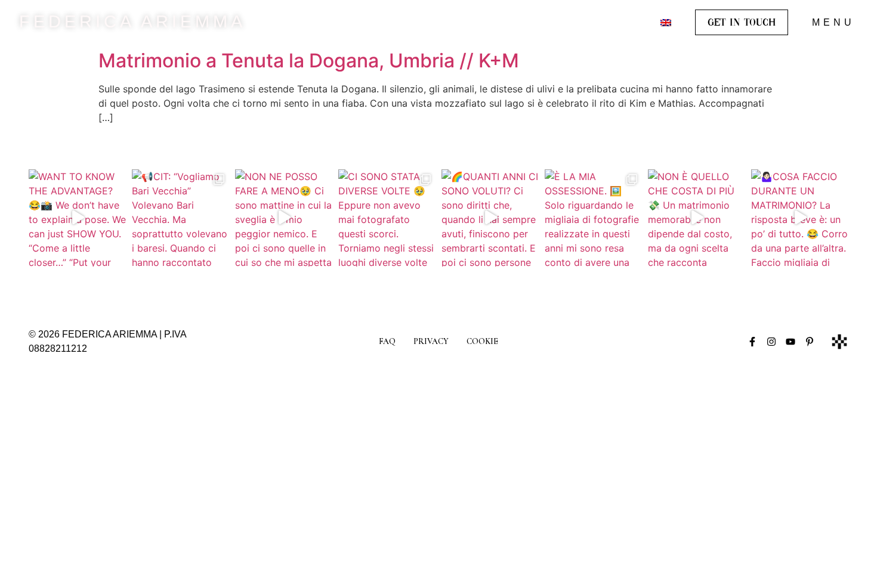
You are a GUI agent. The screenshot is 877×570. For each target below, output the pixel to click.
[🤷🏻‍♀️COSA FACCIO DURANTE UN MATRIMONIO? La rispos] (799, 218)
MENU (833, 22)
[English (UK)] (666, 22)
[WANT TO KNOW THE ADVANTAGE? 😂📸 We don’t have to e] (77, 218)
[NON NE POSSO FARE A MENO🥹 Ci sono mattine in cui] (283, 218)
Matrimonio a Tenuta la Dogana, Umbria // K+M (308, 60)
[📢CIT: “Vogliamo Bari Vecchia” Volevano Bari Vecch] (180, 218)
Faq (387, 341)
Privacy (431, 341)
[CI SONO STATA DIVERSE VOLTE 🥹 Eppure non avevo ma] (387, 218)
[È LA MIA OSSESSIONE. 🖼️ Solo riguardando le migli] (593, 218)
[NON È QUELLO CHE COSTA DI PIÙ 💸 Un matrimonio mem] (696, 218)
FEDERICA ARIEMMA (132, 21)
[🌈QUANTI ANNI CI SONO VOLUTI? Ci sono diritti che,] (490, 218)
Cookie (482, 341)
